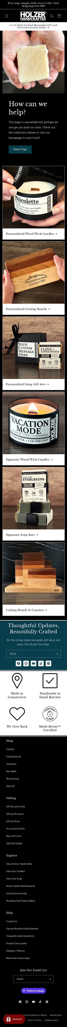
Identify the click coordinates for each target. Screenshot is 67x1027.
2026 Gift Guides (14, 843)
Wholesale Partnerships (18, 958)
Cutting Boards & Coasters (25, 610)
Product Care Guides (16, 943)
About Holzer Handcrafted (19, 864)
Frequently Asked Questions (20, 936)
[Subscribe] (57, 654)
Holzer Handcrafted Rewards (20, 886)
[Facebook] (18, 663)
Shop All (10, 786)
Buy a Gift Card (13, 836)
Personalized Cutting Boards (26, 309)
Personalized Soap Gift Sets (25, 384)
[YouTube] (33, 663)
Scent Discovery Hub (16, 893)
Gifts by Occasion (15, 814)
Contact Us (11, 921)
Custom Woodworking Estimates (22, 928)
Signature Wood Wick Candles (27, 459)
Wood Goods (12, 778)
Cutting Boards (13, 756)
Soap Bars (11, 764)
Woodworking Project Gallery (20, 900)
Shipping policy (51, 1020)
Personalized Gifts (15, 828)
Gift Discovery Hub (15, 806)
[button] (6, 15)
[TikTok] (41, 663)
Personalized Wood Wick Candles (30, 234)
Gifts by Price (13, 821)
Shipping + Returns (15, 950)
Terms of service (34, 1020)
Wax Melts (11, 771)
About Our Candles (15, 871)
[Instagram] (26, 663)
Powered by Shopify (38, 1015)
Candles (10, 749)
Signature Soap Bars (20, 534)
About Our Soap (14, 878)
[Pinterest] (48, 663)
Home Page (20, 149)
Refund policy (56, 1015)
